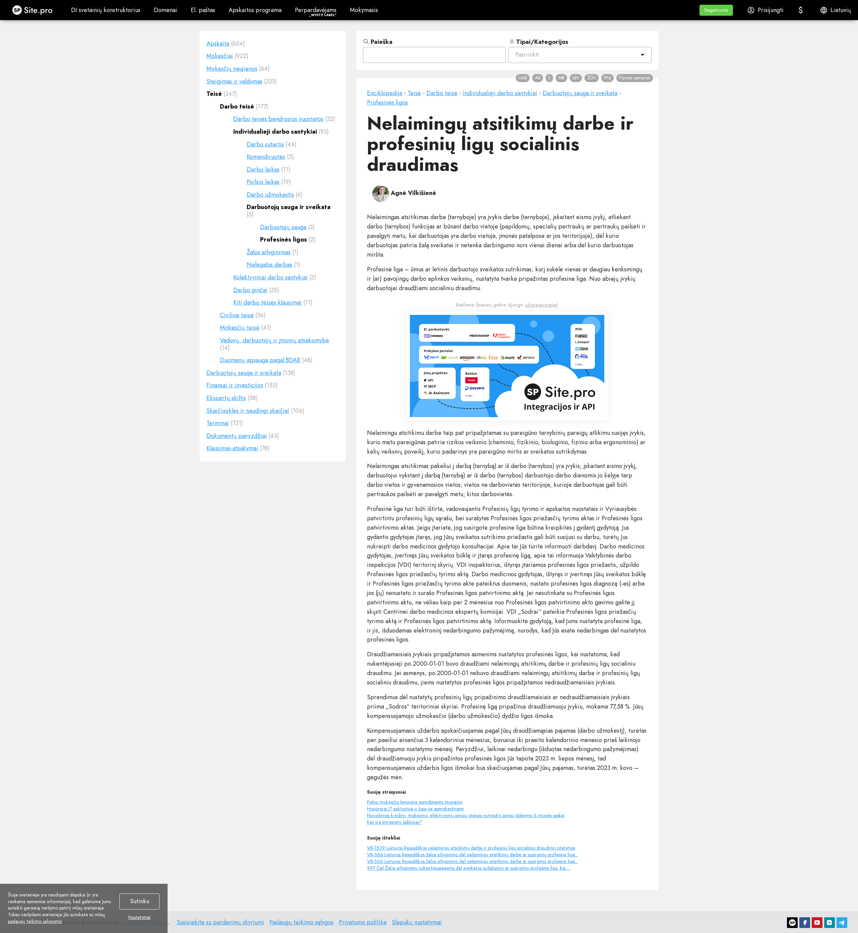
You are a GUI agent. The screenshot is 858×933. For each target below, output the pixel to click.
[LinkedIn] (829, 922)
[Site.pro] (792, 922)
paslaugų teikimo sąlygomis (35, 921)
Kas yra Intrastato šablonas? (394, 822)
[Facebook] (804, 922)
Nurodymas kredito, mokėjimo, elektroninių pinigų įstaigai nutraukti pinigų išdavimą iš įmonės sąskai (465, 815)
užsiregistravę (541, 305)
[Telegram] (842, 922)
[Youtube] (817, 922)
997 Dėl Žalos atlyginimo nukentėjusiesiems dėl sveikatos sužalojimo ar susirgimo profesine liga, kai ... (468, 868)
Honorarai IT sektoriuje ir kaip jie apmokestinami (415, 808)
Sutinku (139, 901)
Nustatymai (139, 917)
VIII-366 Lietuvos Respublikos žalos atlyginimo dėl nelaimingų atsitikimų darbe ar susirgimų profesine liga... (472, 854)
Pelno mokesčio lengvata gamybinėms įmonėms (414, 802)
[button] (716, 10)
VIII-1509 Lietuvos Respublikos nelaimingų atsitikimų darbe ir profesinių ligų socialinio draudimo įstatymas (471, 848)
